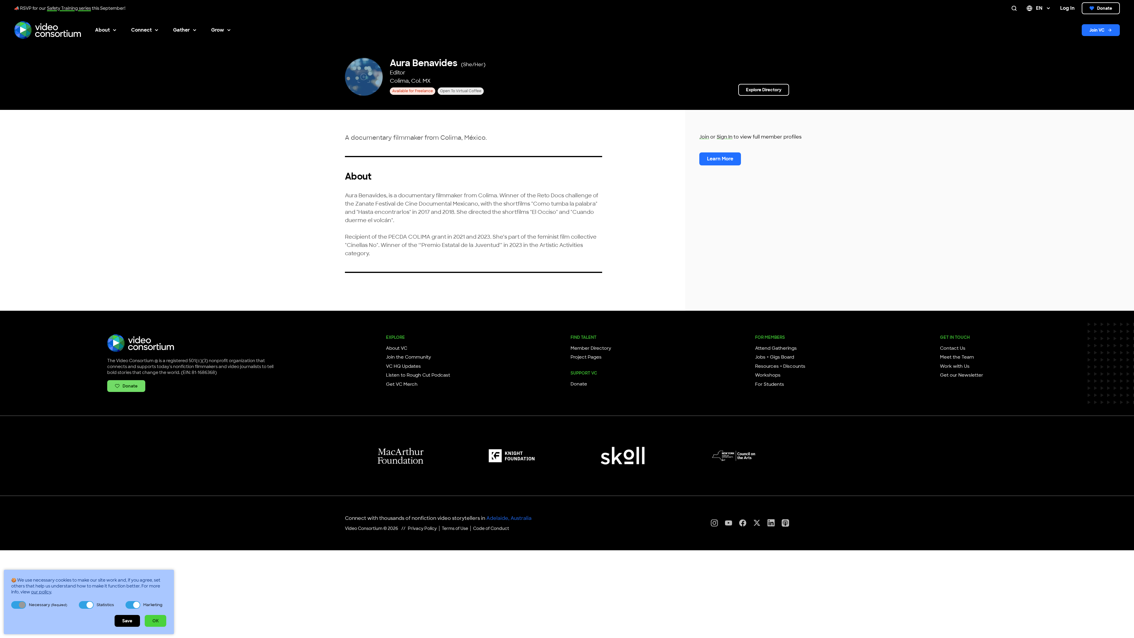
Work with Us (955, 366)
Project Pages (586, 357)
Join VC (1096, 30)
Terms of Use (455, 528)
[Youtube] (728, 523)
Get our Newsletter (961, 375)
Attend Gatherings (776, 348)
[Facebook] (742, 523)
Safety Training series (69, 8)
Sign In (724, 137)
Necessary (48, 604)
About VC (396, 348)
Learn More (720, 159)
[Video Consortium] (47, 30)
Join (704, 137)
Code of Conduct (491, 528)
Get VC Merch (402, 384)
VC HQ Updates (403, 366)
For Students (769, 384)
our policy (41, 592)
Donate (1104, 8)
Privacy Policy (422, 528)
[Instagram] (714, 523)
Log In (1067, 8)
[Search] (1015, 8)
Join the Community (408, 357)
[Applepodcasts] (785, 523)
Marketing (152, 604)
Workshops (768, 375)
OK (155, 621)
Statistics (105, 604)
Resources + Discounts (780, 366)
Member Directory (591, 348)
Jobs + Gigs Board (774, 357)
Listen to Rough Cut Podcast (418, 375)
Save (127, 621)
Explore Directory (763, 89)
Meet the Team (957, 357)
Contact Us (952, 348)
